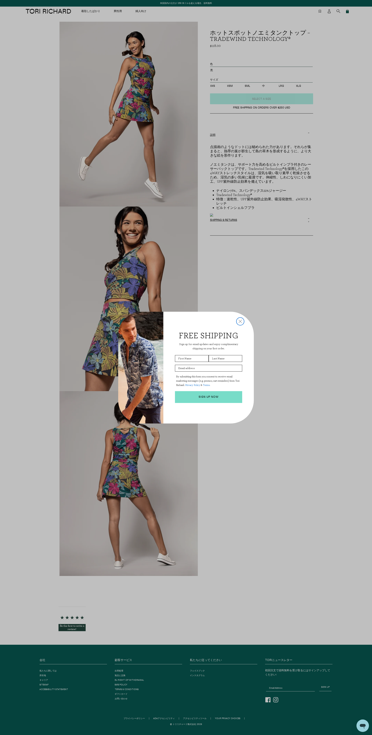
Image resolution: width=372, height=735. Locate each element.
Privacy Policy (192, 385)
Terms (206, 385)
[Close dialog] (240, 321)
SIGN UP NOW (209, 397)
